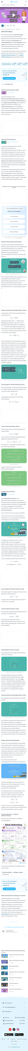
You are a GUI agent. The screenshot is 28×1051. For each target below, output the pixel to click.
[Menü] (26, 2)
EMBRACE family (16, 1047)
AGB (8, 1039)
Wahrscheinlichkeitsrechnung (7, 29)
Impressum (3, 1039)
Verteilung (18, 29)
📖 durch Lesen (14, 226)
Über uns (7, 1017)
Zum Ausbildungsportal (10, 1007)
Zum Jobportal (8, 1011)
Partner (23, 1020)
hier (19, 866)
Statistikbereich (5, 914)
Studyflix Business (9, 1023)
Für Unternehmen (9, 1020)
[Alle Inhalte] (2, 2)
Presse (23, 1023)
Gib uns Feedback (14, 1041)
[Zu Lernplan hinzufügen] (8, 25)
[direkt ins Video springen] (14, 265)
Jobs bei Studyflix (21, 1017)
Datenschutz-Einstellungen (22, 1039)
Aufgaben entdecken (10, 78)
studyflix (15, 2)
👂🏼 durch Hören (14, 221)
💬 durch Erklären (14, 232)
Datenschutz (13, 1039)
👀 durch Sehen (14, 216)
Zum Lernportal (8, 1003)
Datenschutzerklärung (19, 237)
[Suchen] (25, 5)
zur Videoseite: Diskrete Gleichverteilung (15, 927)
